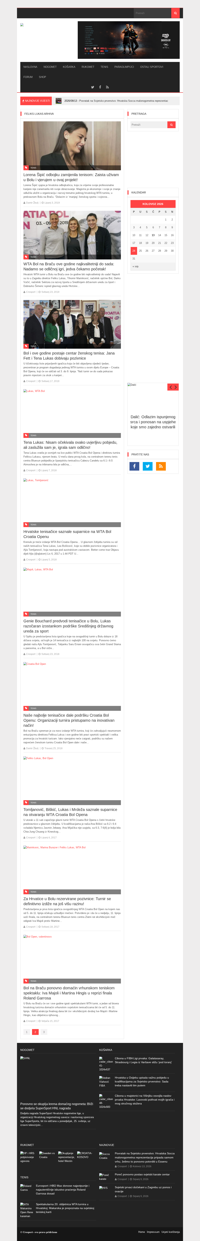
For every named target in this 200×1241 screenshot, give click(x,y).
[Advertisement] (153, 159)
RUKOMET (88, 66)
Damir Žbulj (32, 202)
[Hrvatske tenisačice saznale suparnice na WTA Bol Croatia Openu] (72, 502)
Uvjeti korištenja (171, 1231)
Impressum (153, 1231)
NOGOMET (50, 66)
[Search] (175, 13)
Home (141, 1231)
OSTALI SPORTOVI (151, 66)
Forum (28, 77)
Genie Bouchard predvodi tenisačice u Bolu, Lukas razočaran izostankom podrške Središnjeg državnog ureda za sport (68, 626)
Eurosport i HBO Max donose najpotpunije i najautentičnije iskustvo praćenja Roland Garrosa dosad (62, 1189)
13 (153, 235)
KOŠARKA (69, 66)
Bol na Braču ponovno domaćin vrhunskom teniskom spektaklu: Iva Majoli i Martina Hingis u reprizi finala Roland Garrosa (69, 993)
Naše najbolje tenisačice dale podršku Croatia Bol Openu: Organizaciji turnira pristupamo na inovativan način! (68, 720)
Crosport (30, 292)
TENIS (104, 66)
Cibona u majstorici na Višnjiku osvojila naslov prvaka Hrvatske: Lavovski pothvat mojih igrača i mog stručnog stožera (144, 1099)
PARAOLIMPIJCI (124, 66)
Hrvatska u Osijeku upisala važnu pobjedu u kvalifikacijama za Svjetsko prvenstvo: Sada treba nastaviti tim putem (142, 1081)
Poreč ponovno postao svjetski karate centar (142, 1174)
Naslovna (30, 66)
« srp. (136, 266)
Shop (42, 77)
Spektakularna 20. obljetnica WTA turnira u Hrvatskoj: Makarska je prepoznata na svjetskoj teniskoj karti (65, 1208)
